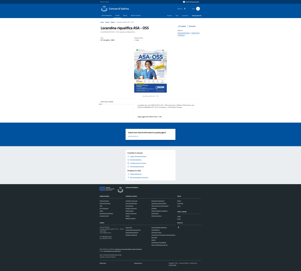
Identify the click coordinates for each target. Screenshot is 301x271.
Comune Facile (172, 265)
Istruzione (169, 15)
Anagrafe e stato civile (131, 201)
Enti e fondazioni (104, 208)
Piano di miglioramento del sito (159, 245)
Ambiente (154, 208)
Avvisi (178, 206)
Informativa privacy (156, 232)
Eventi (179, 219)
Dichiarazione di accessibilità (158, 242)
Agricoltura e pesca (156, 216)
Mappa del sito (138, 263)
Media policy (103, 263)
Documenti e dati (104, 216)
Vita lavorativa (129, 206)
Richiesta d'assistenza (131, 235)
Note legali (154, 237)
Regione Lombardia (104, 2)
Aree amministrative (105, 203)
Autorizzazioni (155, 213)
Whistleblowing (155, 230)
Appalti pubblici (129, 211)
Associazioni (185, 15)
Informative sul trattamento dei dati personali (163, 235)
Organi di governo (104, 201)
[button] (191, 2)
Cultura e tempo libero (131, 203)
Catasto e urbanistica (131, 213)
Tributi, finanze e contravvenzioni (159, 206)
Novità (107, 22)
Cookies (153, 240)
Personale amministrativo (106, 213)
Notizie (113, 22)
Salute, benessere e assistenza (159, 211)
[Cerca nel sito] (198, 9)
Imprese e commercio (131, 208)
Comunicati (180, 203)
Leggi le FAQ (129, 227)
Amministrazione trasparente (159, 227)
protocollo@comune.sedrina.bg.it (112, 251)
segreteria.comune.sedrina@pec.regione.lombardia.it (128, 249)
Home (102, 22)
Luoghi (179, 216)
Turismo (127, 216)
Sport (177, 15)
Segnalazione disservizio (132, 232)
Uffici (101, 206)
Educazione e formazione (157, 201)
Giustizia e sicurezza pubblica (158, 203)
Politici (101, 211)
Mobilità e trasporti (130, 218)
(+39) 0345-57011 (107, 236)
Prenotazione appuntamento (133, 230)
